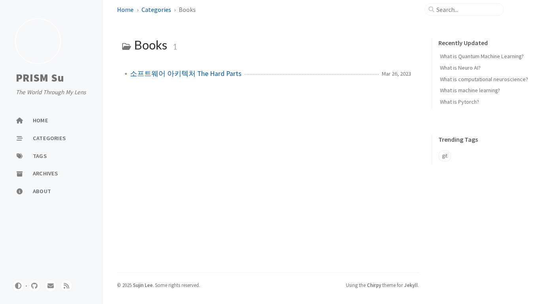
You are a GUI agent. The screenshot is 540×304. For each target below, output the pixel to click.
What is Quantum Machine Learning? (482, 56)
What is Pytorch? (459, 101)
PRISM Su (40, 77)
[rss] (66, 285)
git (444, 155)
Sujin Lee (143, 285)
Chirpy (374, 285)
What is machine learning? (470, 90)
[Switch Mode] (18, 285)
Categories (156, 9)
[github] (34, 285)
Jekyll (411, 285)
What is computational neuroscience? (484, 79)
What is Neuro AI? (460, 67)
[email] (50, 285)
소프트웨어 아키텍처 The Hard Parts (186, 73)
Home (125, 9)
